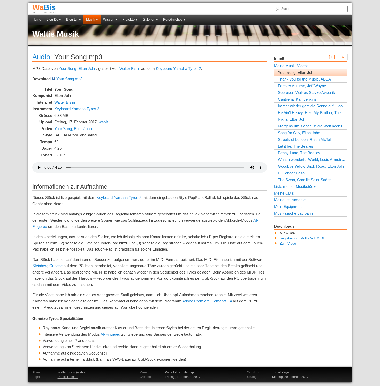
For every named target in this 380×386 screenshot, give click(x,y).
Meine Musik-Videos (291, 65)
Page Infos (172, 372)
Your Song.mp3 (69, 79)
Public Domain (68, 377)
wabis (104, 122)
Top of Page (280, 372)
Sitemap (188, 372)
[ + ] (332, 57)
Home (36, 19)
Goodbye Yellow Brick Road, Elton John (311, 166)
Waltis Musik (55, 34)
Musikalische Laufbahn (293, 213)
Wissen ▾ (110, 19)
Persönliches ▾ (174, 19)
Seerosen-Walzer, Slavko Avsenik (306, 92)
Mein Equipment (287, 206)
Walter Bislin (129, 68)
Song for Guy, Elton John (299, 133)
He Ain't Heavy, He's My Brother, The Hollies (312, 112)
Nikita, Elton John (292, 119)
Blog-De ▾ (53, 19)
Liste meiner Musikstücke (295, 186)
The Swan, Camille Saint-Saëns (304, 180)
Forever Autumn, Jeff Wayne (302, 86)
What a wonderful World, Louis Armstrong (312, 159)
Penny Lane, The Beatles (299, 153)
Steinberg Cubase (47, 265)
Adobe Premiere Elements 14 (207, 301)
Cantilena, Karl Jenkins (297, 99)
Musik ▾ (92, 19)
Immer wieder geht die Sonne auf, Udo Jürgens (312, 106)
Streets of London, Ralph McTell (304, 139)
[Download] (53, 79)
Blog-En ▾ (73, 19)
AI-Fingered (110, 334)
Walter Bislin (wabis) (72, 372)
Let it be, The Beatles (295, 146)
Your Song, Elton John (77, 68)
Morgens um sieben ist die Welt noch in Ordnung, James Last (312, 126)
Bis (44, 7)
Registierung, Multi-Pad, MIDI (302, 238)
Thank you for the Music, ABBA (304, 79)
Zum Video (288, 243)
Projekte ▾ (130, 19)
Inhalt (279, 58)
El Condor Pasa (291, 173)
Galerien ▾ (150, 19)
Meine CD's (284, 193)
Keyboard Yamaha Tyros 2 (178, 68)
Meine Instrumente (290, 200)
